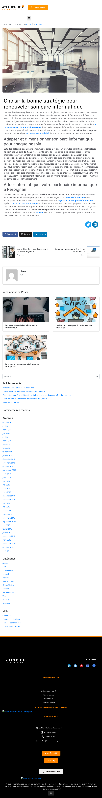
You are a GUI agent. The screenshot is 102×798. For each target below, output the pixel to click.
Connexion (6, 615)
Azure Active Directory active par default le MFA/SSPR (24, 399)
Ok (51, 793)
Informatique (7, 570)
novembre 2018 (8, 499)
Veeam (5, 596)
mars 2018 (6, 510)
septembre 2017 (9, 521)
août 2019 (6, 474)
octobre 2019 (7, 466)
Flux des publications (11, 619)
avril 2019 (6, 488)
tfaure (28, 24)
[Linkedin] (95, 224)
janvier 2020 (7, 455)
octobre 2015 (7, 547)
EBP (4, 567)
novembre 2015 (8, 543)
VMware (5, 600)
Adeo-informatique (75, 197)
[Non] (99, 789)
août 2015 (6, 551)
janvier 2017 (7, 532)
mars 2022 (6, 430)
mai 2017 (6, 525)
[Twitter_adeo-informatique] (75, 666)
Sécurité (5, 589)
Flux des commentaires (11, 623)
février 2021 (7, 444)
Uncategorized (8, 592)
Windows (6, 603)
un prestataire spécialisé (37, 133)
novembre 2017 (8, 518)
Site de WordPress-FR (11, 626)
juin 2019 (6, 481)
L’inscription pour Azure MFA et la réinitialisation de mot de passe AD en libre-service (36, 395)
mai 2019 (6, 485)
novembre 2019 (8, 463)
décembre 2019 (8, 459)
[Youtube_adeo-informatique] (81, 666)
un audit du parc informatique (24, 203)
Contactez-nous (51, 716)
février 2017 (7, 529)
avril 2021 (6, 437)
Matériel (5, 578)
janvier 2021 (7, 448)
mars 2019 (6, 492)
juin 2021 (6, 433)
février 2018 (7, 514)
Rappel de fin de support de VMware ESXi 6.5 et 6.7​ (23, 391)
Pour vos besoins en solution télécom (51, 707)
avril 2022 (6, 426)
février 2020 (7, 452)
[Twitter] (88, 224)
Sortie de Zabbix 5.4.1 (11, 402)
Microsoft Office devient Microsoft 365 (18, 388)
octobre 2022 (7, 422)
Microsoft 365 (8, 581)
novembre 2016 (8, 536)
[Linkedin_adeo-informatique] (69, 666)
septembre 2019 (9, 470)
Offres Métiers (8, 585)
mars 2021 (6, 441)
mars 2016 (6, 540)
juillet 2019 (6, 477)
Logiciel (5, 574)
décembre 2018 (8, 496)
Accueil (39, 24)
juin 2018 (6, 503)
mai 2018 (6, 507)
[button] (29, 18)
